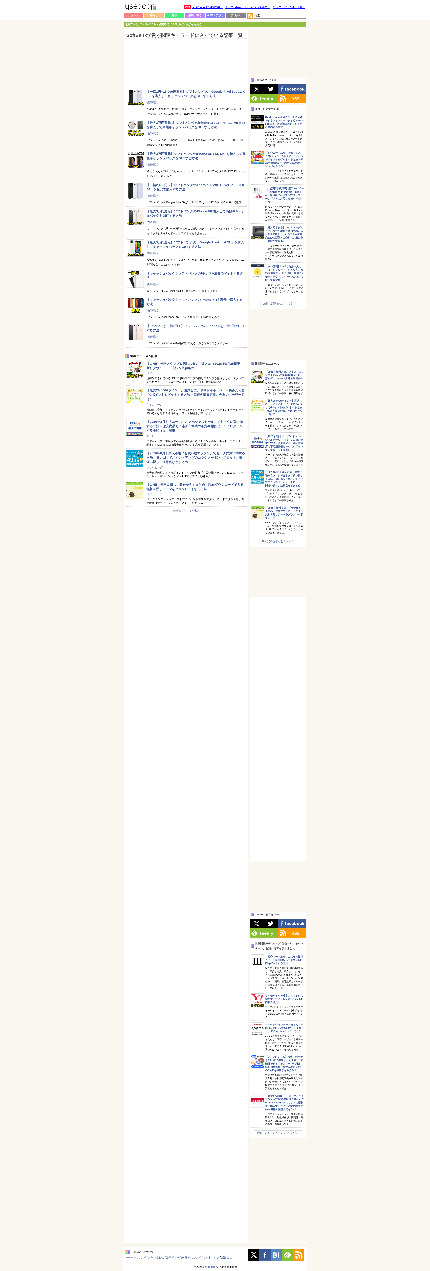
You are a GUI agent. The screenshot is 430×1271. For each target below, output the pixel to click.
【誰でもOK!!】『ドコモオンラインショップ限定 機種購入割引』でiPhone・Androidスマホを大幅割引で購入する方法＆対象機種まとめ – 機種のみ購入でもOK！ (284, 1102)
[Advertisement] (186, 61)
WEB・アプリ (215, 15)
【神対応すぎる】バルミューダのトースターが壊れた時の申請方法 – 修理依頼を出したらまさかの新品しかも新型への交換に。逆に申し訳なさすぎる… (284, 234)
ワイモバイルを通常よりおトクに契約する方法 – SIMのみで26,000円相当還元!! (284, 999)
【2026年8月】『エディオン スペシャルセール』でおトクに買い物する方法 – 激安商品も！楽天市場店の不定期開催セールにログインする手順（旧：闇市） (194, 426)
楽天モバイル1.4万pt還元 (289, 7)
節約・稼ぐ (195, 15)
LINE (149, 373)
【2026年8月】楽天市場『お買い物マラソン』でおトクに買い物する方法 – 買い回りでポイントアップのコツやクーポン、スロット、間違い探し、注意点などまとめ (195, 457)
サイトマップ (211, 1257)
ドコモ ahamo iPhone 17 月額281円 (247, 7)
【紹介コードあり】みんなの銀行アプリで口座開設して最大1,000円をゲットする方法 (284, 960)
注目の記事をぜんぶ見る (278, 303)
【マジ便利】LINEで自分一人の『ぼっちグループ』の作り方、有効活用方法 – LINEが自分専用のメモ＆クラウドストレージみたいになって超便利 (284, 273)
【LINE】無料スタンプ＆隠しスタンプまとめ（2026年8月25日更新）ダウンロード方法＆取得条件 (284, 375)
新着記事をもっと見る (186, 510)
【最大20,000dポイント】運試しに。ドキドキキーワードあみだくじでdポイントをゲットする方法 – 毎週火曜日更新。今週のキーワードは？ (195, 394)
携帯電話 (152, 102)
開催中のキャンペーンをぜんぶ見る (277, 1132)
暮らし (154, 15)
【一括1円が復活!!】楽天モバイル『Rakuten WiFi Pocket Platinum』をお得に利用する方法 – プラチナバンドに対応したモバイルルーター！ (284, 195)
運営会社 (226, 1257)
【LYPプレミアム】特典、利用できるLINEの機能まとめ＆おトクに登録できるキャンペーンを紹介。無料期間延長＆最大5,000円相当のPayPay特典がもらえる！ (284, 1063)
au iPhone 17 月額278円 (207, 7)
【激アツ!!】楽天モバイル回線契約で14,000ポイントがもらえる (163, 24)
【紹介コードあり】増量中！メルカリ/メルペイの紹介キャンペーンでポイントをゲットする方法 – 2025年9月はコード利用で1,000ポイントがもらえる (284, 159)
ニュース (133, 15)
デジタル (236, 15)
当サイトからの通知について (183, 1257)
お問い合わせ (156, 1257)
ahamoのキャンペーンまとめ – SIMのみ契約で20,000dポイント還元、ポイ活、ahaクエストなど (284, 1028)
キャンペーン (154, 404)
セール (150, 436)
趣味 (174, 15)
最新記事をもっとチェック (278, 541)
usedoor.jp (209, 1266)
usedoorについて (135, 1257)
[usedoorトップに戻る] (140, 7)
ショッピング (154, 467)
